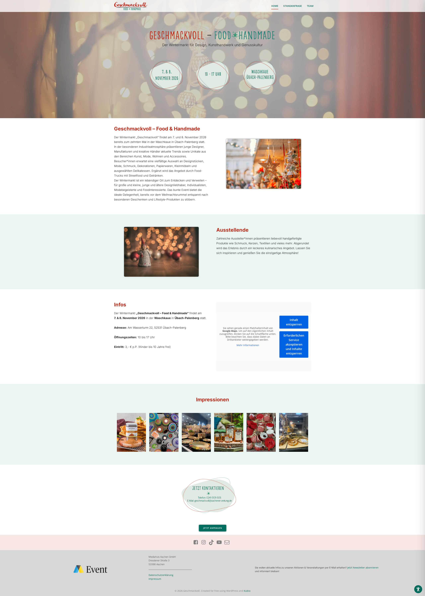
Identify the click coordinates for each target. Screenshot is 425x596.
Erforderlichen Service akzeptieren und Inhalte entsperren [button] (294, 344)
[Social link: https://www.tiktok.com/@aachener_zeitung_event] (212, 542)
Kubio (247, 590)
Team (310, 5)
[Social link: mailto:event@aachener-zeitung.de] (228, 542)
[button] (7, 588)
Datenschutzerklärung (161, 575)
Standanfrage (292, 5)
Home (274, 5)
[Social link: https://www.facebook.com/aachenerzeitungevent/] (197, 542)
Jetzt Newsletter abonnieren (363, 567)
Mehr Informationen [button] (248, 345)
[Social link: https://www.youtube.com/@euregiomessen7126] (220, 542)
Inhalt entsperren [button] (294, 322)
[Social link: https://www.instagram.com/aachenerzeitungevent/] (205, 542)
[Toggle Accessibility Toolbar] (418, 589)
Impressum (155, 578)
